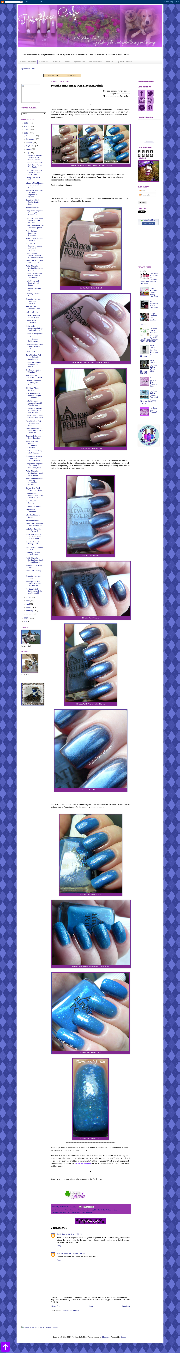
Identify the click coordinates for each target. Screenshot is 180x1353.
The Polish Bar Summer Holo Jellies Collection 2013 (34, 495)
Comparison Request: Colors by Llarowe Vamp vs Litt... (34, 213)
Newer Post (55, 1306)
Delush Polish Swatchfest (31, 322)
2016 (26, 123)
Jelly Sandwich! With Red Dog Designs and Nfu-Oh (34, 395)
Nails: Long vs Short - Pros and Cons (153, 382)
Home (91, 1306)
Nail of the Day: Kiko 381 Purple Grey (33, 530)
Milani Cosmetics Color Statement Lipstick (34, 227)
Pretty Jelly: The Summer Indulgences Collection (32, 444)
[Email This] (85, 1207)
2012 (26, 618)
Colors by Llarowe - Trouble (33, 577)
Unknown (61, 1253)
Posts (143, 191)
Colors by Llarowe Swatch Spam (33, 554)
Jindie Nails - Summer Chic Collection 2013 (34, 525)
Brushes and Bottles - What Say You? (34, 371)
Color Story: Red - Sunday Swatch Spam (33, 202)
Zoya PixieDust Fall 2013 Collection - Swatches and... (33, 357)
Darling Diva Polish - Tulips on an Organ (34, 489)
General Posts (71, 75)
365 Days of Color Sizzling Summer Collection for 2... (33, 584)
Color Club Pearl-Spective (32, 502)
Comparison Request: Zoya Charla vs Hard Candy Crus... (34, 466)
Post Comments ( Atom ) (70, 1310)
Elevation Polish (63, 1210)
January (29, 614)
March (29, 607)
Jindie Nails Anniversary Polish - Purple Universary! (34, 328)
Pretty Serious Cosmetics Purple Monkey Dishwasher (34, 255)
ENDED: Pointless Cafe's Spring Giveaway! (154, 292)
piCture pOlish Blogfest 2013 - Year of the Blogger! (34, 185)
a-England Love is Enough (33, 516)
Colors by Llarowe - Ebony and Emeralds (33, 301)
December (30, 136)
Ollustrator (106, 1337)
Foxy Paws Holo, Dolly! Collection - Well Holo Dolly (34, 220)
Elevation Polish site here (92, 1155)
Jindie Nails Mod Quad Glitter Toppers (34, 262)
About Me (109, 62)
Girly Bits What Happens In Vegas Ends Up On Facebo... (34, 247)
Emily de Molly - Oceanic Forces (33, 308)
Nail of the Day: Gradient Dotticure (34, 376)
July (28, 153)
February (30, 611)
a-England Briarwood (34, 520)
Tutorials (67, 62)
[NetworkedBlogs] (148, 220)
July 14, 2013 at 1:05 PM (75, 1253)
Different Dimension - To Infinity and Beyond (34, 383)
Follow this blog (148, 223)
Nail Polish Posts (52, 75)
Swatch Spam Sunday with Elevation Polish (34, 417)
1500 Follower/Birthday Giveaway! (154, 304)
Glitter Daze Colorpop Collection (34, 239)
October (29, 143)
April (28, 604)
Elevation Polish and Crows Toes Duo (33, 437)
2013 (26, 133)
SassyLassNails (87, 1212)
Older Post (126, 1306)
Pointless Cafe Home (27, 62)
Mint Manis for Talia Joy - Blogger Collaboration (33, 339)
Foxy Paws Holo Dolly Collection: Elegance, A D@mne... (34, 194)
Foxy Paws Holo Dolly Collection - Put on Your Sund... (34, 165)
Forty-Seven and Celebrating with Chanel (33, 283)
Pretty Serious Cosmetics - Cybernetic (31, 233)
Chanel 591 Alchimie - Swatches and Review (34, 364)
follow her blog (119, 1155)
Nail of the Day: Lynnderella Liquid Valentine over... (34, 403)
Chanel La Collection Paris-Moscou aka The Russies (34, 276)
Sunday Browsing (32, 207)
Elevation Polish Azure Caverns (81, 1210)
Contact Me (43, 62)
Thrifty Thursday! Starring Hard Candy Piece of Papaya (34, 560)
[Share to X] (90, 1207)
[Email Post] (80, 1207)
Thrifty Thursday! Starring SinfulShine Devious (34, 268)
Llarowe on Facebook (108, 1163)
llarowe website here (82, 1163)
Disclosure (56, 62)
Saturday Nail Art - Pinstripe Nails (33, 543)
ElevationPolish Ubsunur (61, 1212)
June (28, 597)
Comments (145, 195)
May (28, 601)
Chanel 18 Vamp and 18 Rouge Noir (34, 316)
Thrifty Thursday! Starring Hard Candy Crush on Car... (34, 473)
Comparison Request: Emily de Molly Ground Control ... (34, 157)
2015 (26, 126)
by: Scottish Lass (28, 69)
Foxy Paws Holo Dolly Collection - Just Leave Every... (34, 172)
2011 (26, 621)
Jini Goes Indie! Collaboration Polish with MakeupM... (34, 591)
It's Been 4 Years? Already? (154, 410)
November (30, 139)
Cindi (59, 1234)
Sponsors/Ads (79, 62)
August (29, 149)
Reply (59, 1246)
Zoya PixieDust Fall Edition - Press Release (33, 423)
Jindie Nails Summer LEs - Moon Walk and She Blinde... (34, 536)
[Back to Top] (5, 1347)
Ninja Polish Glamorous (31, 511)
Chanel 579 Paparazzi (34, 333)
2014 (26, 130)
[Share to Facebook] (93, 1207)
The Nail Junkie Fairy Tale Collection (34, 452)
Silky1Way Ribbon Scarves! (33, 389)
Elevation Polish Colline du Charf (106, 1210)
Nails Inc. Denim (32, 312)
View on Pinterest (95, 62)
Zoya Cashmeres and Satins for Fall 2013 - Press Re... (34, 431)
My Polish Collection (124, 62)
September (30, 146)
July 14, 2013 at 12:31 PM (72, 1234)
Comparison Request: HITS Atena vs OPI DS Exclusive (34, 410)
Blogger (123, 1337)
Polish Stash (30, 352)
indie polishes (76, 1212)
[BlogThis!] (87, 1207)
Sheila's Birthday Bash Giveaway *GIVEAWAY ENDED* (34, 482)
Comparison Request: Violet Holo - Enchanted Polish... (34, 458)
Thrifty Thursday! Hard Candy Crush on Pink (34, 346)
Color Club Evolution (34, 506)
